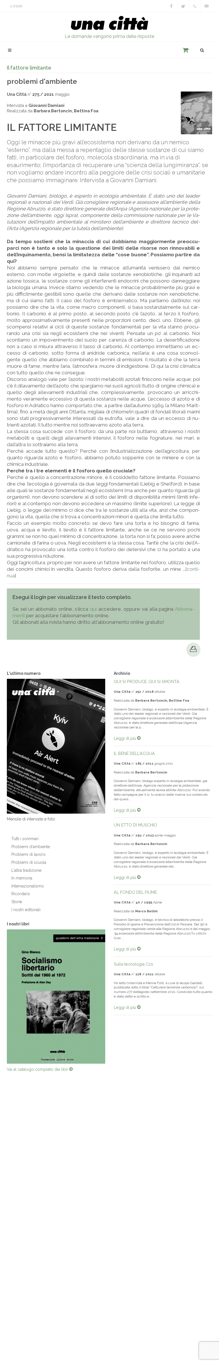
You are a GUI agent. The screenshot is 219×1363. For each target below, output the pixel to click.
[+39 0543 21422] (194, 6)
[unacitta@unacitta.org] (206, 6)
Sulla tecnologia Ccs (133, 964)
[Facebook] (171, 6)
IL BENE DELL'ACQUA (134, 753)
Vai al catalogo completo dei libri (38, 1069)
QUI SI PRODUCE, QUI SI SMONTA (146, 681)
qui (93, 609)
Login (16, 6)
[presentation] (110, 996)
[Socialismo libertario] (56, 996)
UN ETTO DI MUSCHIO (135, 824)
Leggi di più (125, 738)
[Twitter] (183, 6)
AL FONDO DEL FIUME (135, 892)
